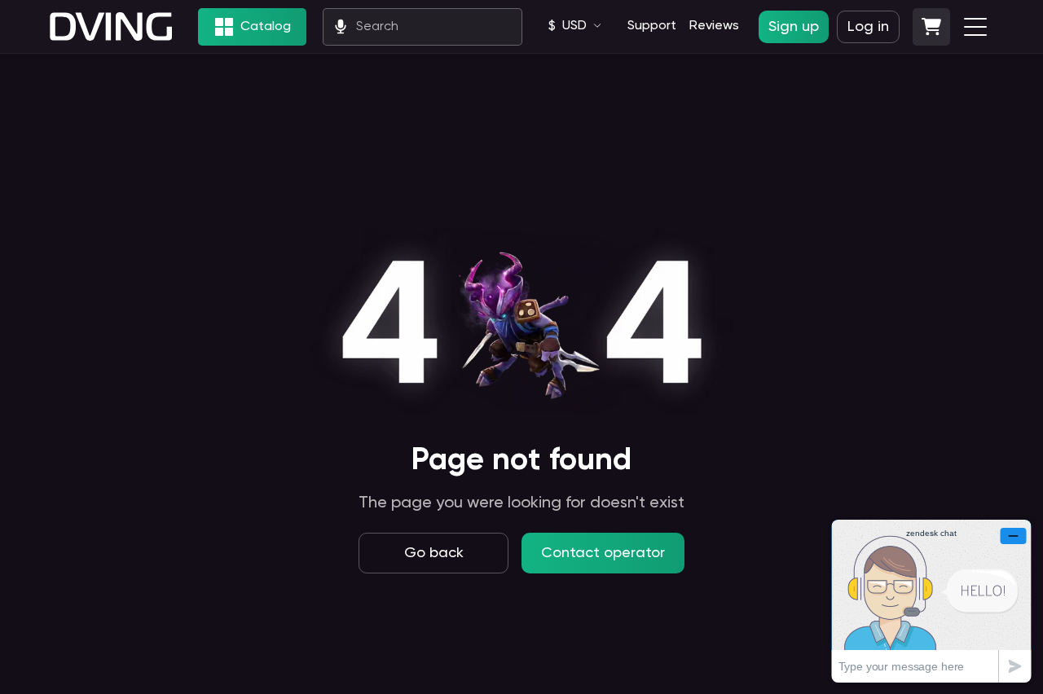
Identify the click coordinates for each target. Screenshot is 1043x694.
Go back (434, 553)
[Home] (111, 26)
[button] (931, 27)
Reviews (714, 26)
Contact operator (603, 553)
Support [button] (651, 26)
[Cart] (931, 27)
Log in (868, 27)
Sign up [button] (793, 27)
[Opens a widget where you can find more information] (931, 600)
